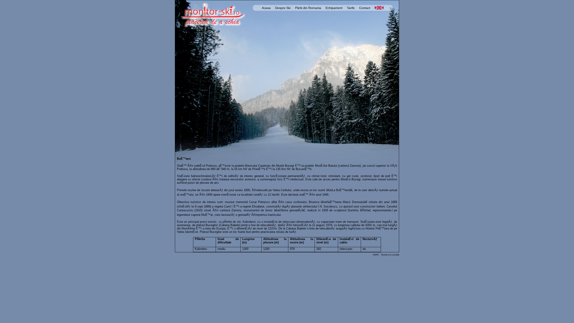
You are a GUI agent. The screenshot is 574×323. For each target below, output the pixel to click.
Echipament (334, 8)
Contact (364, 8)
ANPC (376, 254)
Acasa (266, 8)
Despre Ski (283, 8)
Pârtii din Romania (308, 8)
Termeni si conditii (390, 254)
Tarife (351, 8)
